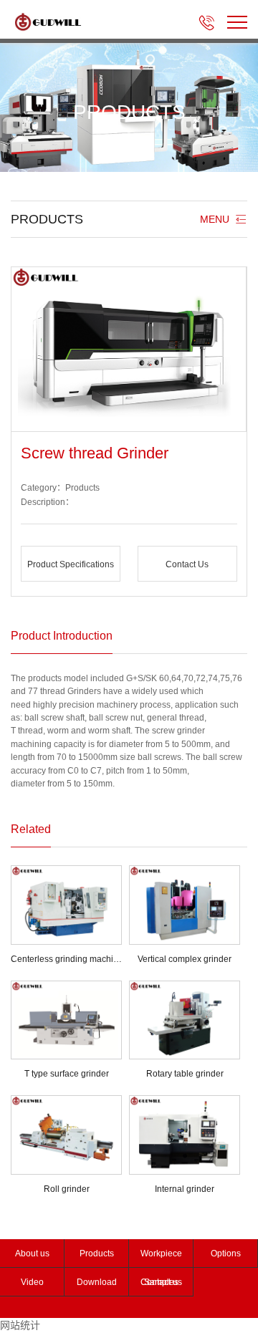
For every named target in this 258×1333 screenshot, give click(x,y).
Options (226, 1253)
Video (32, 1282)
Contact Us (187, 564)
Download (97, 1282)
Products (97, 1253)
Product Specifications (70, 564)
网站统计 (20, 1325)
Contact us (161, 1282)
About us (32, 1253)
